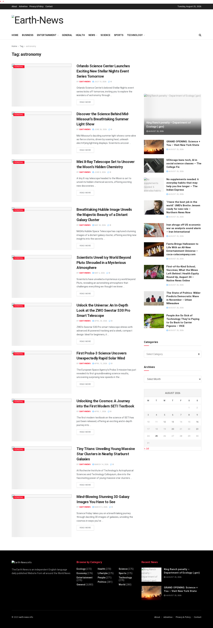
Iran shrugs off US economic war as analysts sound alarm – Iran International (183, 228)
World (122, 584)
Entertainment (46, 35)
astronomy (31, 46)
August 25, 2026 (156, 131)
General (67, 35)
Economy (82, 573)
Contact (49, 6)
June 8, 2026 (100, 172)
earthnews (85, 82)
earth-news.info (26, 617)
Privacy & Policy (36, 6)
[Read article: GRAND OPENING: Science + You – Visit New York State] (154, 147)
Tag (21, 46)
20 (173, 429)
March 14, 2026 (101, 464)
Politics (102, 582)
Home (15, 35)
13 (173, 422)
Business (27, 35)
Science (105, 35)
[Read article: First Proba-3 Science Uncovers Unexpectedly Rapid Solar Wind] (42, 372)
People (101, 577)
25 (156, 436)
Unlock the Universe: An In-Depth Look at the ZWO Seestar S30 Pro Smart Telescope (103, 310)
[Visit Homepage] (37, 20)
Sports (118, 35)
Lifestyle (102, 573)
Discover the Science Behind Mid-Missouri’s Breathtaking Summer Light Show (103, 119)
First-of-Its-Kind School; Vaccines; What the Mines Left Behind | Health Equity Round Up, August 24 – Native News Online (182, 273)
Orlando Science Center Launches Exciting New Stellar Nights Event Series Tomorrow (103, 71)
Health (80, 35)
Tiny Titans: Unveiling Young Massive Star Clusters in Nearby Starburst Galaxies (106, 454)
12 (164, 422)
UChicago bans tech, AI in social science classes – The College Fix (183, 163)
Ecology (81, 569)
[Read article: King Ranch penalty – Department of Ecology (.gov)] (172, 114)
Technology (135, 35)
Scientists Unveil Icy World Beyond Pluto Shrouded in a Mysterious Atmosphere (104, 262)
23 (197, 429)
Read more (87, 102)
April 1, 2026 (100, 411)
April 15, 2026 (100, 363)
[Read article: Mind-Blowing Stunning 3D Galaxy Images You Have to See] (42, 515)
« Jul (146, 448)
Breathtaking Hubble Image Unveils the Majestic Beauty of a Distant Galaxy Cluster (104, 214)
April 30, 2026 (100, 321)
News (92, 35)
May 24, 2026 (100, 225)
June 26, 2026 (100, 129)
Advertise (23, 6)
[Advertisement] (140, 19)
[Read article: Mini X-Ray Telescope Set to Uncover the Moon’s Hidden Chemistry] (42, 180)
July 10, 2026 (100, 82)
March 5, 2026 (100, 507)
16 (197, 422)
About (14, 6)
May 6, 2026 (99, 273)
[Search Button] (200, 35)
